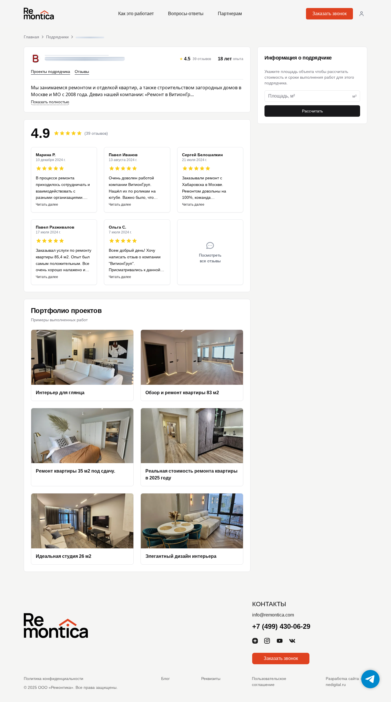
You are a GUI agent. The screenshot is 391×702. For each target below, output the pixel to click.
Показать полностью (50, 102)
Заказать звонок (329, 13)
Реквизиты (210, 678)
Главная (31, 37)
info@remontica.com (273, 614)
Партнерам (230, 13)
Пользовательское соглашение (269, 681)
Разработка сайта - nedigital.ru (344, 681)
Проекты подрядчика (50, 71)
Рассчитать (312, 111)
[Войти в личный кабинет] (361, 13)
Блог (165, 678)
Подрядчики (57, 37)
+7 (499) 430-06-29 (281, 626)
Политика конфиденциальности (53, 678)
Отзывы (82, 71)
